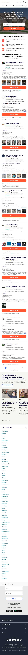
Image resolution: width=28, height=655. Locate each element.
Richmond (4, 569)
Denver (3, 457)
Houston (4, 559)
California (10, 645)
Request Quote (14, 87)
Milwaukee (4, 578)
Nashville (4, 548)
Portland (4, 534)
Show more (24, 78)
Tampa (3, 473)
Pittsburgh (4, 541)
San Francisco (5, 452)
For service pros (6, 624)
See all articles (7, 385)
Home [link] (3, 5)
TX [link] (6, 5)
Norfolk (3, 566)
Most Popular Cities (6, 584)
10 (22, 368)
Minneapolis (5, 496)
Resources (4, 628)
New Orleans (5, 485)
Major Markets (7, 427)
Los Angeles (5, 443)
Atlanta (3, 475)
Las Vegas (4, 506)
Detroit (3, 492)
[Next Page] (25, 368)
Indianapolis (5, 480)
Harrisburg (4, 536)
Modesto (4, 445)
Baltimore (4, 487)
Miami (3, 468)
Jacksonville (5, 466)
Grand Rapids (5, 494)
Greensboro (5, 517)
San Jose (4, 454)
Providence (5, 543)
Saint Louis (4, 503)
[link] (14, 65)
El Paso (3, 555)
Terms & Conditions (22, 647)
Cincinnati (4, 524)
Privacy (6, 645)
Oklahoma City (5, 531)
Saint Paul (4, 499)
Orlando (4, 471)
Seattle (3, 573)
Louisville (4, 482)
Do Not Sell (15, 645)
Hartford (4, 459)
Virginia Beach (5, 571)
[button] (4, 82)
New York (4, 510)
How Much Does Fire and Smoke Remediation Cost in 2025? (9, 403)
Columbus (4, 529)
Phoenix (4, 433)
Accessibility (20, 645)
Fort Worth (4, 557)
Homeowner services (7, 620)
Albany (3, 508)
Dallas (3, 552)
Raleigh (4, 520)
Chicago (4, 478)
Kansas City (5, 501)
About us (4, 633)
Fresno (3, 438)
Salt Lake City (5, 564)
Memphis (4, 545)
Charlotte (4, 515)
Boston (3, 489)
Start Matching (14, 28)
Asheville (4, 513)
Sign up (14, 598)
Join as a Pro (19, 2)
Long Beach (5, 440)
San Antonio (5, 562)
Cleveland (4, 527)
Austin (3, 550)
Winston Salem (6, 522)
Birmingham (5, 431)
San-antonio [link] (11, 5)
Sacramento (5, 447)
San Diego (4, 450)
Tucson (3, 436)
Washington (5, 461)
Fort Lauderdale (6, 464)
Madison (4, 576)
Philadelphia (5, 538)
